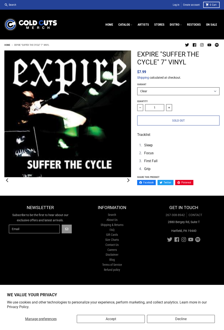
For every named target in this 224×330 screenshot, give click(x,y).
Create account (191, 4)
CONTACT (195, 215)
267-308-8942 (175, 215)
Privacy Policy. (18, 307)
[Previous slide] (7, 180)
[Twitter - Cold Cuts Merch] (187, 45)
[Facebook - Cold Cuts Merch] (194, 45)
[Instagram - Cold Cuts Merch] (202, 45)
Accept (111, 319)
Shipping (143, 77)
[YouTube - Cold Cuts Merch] (209, 45)
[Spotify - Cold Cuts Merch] (217, 45)
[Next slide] (128, 180)
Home (7, 45)
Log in (176, 4)
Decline (181, 319)
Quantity (142, 101)
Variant (141, 84)
